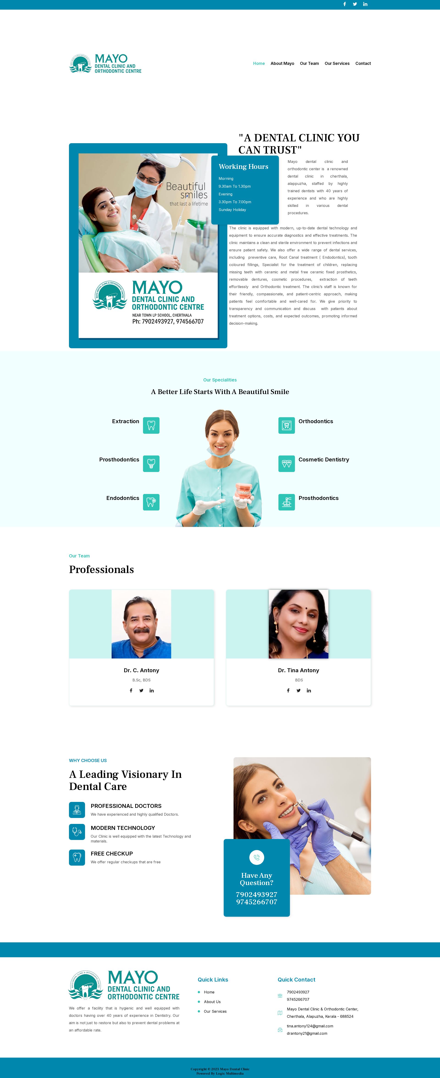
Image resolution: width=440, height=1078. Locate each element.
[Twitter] (355, 3)
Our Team (309, 63)
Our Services (337, 63)
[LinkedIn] (365, 3)
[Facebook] (344, 3)
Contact (363, 63)
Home (259, 63)
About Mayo (282, 63)
